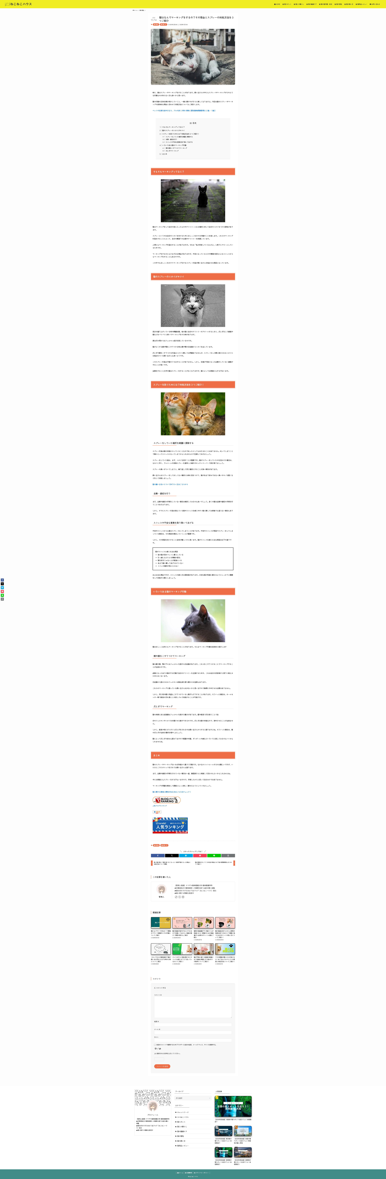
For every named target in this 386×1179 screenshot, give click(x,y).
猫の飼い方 (163, 24)
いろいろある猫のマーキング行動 (175, 145)
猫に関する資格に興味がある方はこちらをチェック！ (172, 792)
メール (157, 1029)
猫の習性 (156, 24)
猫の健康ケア (182, 1131)
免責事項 (189, 1173)
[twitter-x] (179, 897)
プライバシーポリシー (202, 1173)
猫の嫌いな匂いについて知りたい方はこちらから (170, 484)
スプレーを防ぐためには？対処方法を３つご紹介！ (180, 134)
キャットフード (183, 1112)
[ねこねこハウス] (18, 4)
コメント (158, 995)
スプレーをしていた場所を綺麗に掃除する (179, 137)
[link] (176, 897)
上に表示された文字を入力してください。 (167, 1053)
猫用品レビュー (183, 1145)
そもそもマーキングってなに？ (173, 127)
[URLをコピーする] (228, 855)
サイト (156, 1037)
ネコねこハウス (183, 1117)
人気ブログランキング (160, 806)
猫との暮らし (182, 1126)
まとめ (164, 154)
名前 (156, 1021)
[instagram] (183, 897)
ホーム (181, 1173)
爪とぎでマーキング (173, 151)
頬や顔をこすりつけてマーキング (176, 148)
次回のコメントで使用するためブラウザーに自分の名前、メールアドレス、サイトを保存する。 (186, 1044)
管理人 (161, 897)
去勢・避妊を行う (171, 139)
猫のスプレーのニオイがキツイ (173, 130)
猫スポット (181, 1122)
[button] (158, 855)
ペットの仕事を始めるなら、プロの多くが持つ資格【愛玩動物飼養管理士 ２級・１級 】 (184, 110)
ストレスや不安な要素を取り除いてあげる (179, 142)
